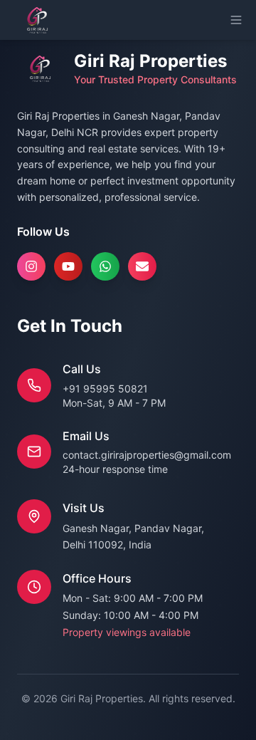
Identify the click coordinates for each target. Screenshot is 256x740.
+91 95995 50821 (105, 388)
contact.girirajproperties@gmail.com (147, 455)
